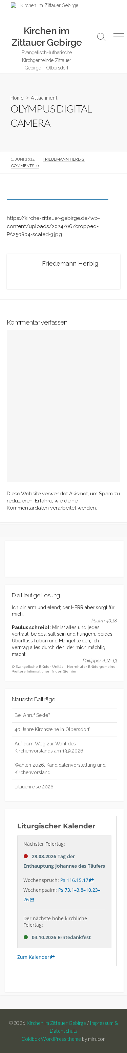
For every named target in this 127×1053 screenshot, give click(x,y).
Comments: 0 (25, 165)
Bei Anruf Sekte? (32, 715)
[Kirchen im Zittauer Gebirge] (46, 13)
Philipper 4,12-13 (100, 660)
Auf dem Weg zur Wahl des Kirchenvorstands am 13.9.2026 (49, 747)
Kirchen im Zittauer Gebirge (56, 1023)
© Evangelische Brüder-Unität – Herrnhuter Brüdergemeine (63, 666)
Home (17, 98)
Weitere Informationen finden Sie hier (44, 671)
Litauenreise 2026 (34, 786)
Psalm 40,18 (104, 620)
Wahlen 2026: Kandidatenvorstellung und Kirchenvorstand (60, 768)
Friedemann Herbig (64, 159)
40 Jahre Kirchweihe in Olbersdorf (52, 729)
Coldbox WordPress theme (51, 1039)
